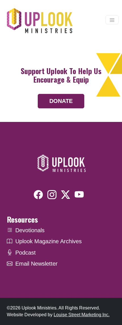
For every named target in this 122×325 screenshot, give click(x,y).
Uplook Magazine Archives (48, 241)
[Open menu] (112, 19)
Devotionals (30, 230)
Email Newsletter (36, 264)
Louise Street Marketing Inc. (82, 314)
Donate (61, 101)
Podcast (25, 252)
